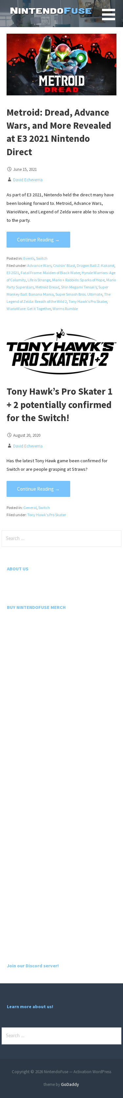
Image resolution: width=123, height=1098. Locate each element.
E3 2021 (13, 272)
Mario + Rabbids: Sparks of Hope (78, 279)
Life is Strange (39, 279)
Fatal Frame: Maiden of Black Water (50, 272)
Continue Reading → (38, 240)
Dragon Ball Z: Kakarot (95, 265)
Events (28, 258)
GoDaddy (70, 1084)
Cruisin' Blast (64, 265)
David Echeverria (28, 180)
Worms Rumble (65, 308)
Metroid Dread (47, 287)
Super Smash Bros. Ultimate (78, 294)
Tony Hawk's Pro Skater (88, 301)
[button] (112, 18)
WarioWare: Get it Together (29, 308)
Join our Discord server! (33, 966)
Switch (42, 258)
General (30, 507)
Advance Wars (39, 265)
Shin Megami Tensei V (79, 287)
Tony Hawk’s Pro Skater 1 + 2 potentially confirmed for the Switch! (60, 404)
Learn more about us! (30, 1006)
